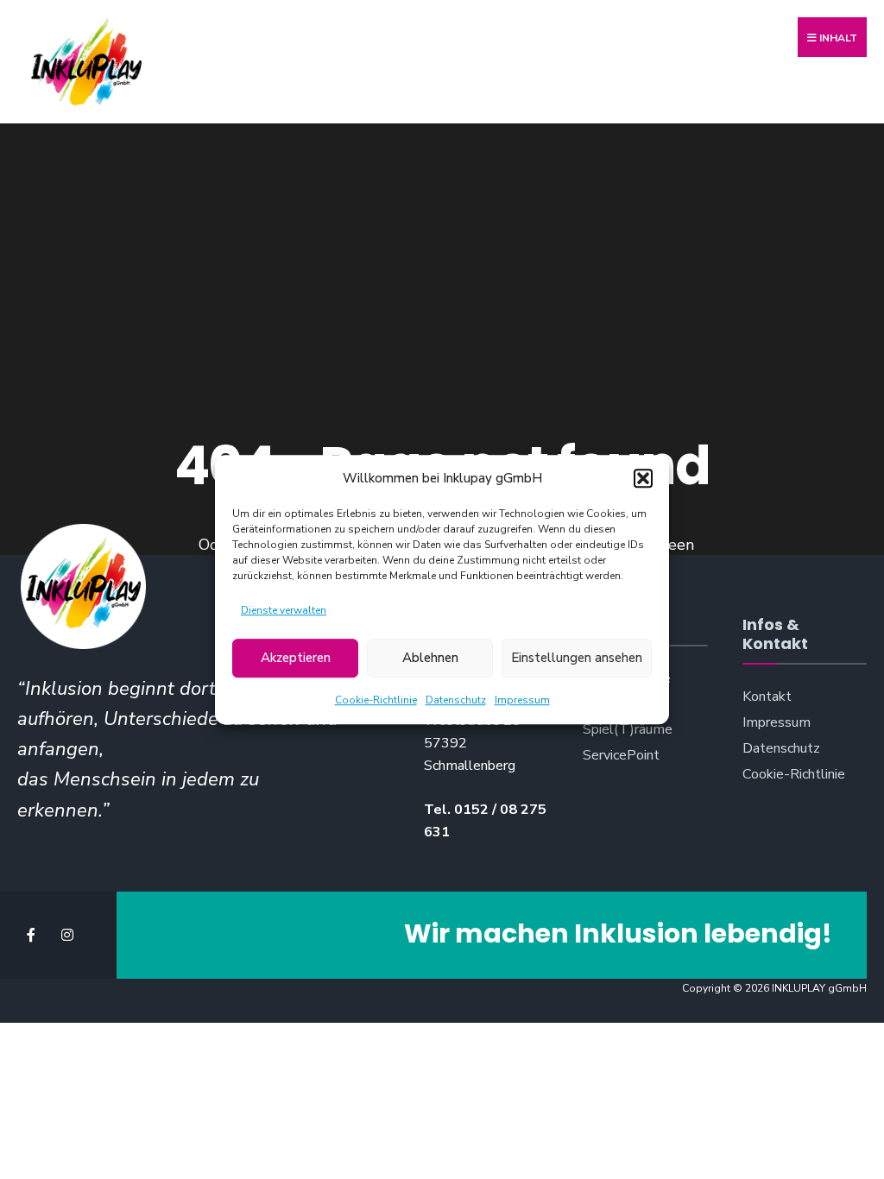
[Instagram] (67, 935)
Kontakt (767, 696)
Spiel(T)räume (627, 729)
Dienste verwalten (283, 610)
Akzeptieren (296, 658)
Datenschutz (456, 700)
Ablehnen (430, 658)
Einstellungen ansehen (576, 658)
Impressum (522, 700)
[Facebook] (32, 935)
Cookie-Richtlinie (376, 700)
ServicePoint (621, 755)
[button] (643, 478)
